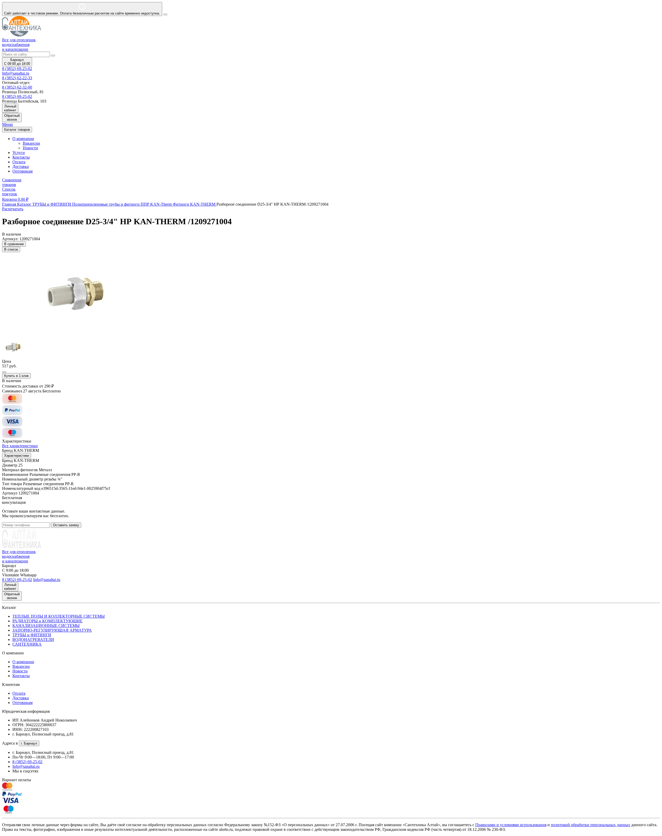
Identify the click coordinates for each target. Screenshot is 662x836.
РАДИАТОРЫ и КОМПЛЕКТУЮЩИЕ (47, 621)
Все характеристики (20, 446)
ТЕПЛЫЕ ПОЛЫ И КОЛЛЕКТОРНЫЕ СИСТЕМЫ (58, 616)
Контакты (21, 157)
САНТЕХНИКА (27, 644)
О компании (23, 662)
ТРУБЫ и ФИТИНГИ (31, 635)
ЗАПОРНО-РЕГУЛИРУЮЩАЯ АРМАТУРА (52, 630)
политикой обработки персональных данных (590, 825)
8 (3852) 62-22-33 (17, 78)
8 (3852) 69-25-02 (17, 68)
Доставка (20, 166)
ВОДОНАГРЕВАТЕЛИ (33, 639)
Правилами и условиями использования (510, 825)
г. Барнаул (29, 743)
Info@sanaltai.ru (26, 766)
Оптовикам (22, 171)
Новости (30, 148)
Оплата (18, 162)
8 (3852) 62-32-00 (17, 87)
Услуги (18, 152)
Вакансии (31, 143)
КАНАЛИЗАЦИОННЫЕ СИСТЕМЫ (46, 625)
